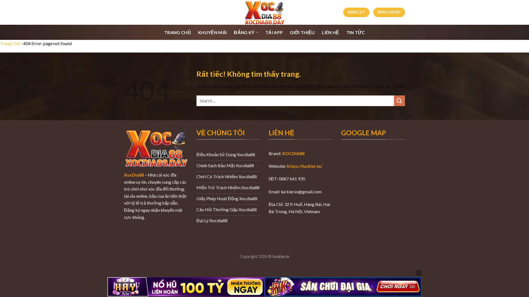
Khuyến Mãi (212, 32)
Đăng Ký (244, 32)
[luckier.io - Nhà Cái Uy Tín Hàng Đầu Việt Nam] (264, 12)
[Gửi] (399, 100)
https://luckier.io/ (304, 166)
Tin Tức (355, 32)
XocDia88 (134, 174)
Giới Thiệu (302, 32)
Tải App (274, 32)
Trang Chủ (177, 32)
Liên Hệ (330, 32)
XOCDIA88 (293, 153)
